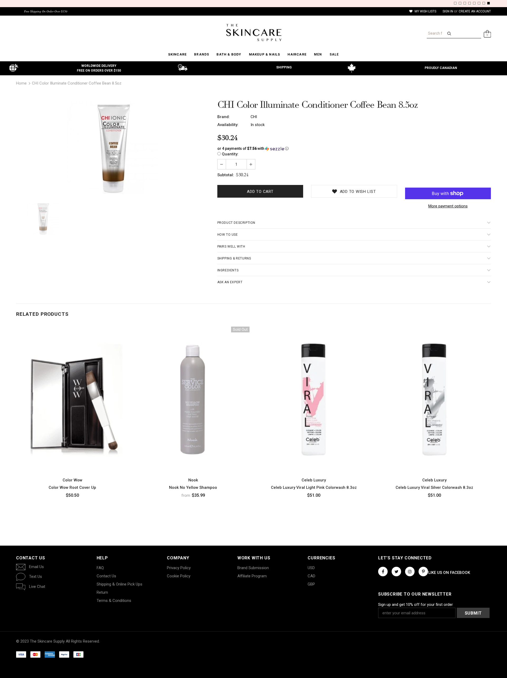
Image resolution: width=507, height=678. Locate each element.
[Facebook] (383, 571)
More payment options (448, 206)
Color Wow (72, 480)
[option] (112, 148)
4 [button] (469, 3)
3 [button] (464, 3)
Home (21, 83)
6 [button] (479, 3)
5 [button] (474, 3)
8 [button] (488, 3)
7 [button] (483, 3)
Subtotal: (225, 175)
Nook (193, 480)
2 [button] (460, 3)
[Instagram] (410, 571)
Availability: (227, 124)
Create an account (475, 11)
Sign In (448, 11)
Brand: (223, 116)
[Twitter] (396, 571)
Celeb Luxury (314, 480)
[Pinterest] (423, 571)
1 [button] (455, 3)
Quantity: (230, 154)
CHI (254, 116)
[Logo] (253, 32)
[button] (354, 148)
